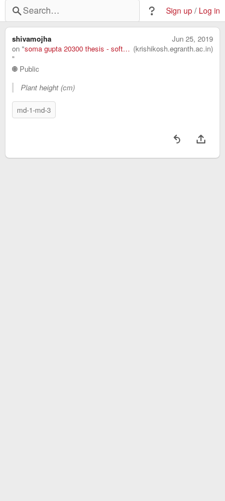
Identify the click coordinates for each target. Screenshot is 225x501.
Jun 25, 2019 (192, 39)
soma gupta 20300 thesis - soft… (77, 49)
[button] (152, 11)
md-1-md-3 (34, 109)
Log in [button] (209, 10)
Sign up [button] (179, 10)
